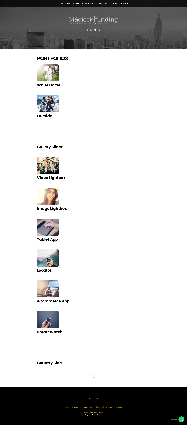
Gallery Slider (50, 146)
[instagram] (91, 30)
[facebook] (87, 30)
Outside (44, 116)
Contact (124, 3)
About (107, 3)
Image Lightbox (52, 208)
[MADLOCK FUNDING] (93, 22)
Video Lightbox (51, 177)
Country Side (49, 362)
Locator (44, 270)
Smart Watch (50, 332)
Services (70, 3)
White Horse (48, 85)
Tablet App (47, 239)
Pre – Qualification (84, 3)
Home (61, 3)
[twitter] (95, 30)
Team (115, 3)
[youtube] (99, 30)
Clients (99, 3)
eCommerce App (53, 301)
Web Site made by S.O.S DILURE (93, 412)
